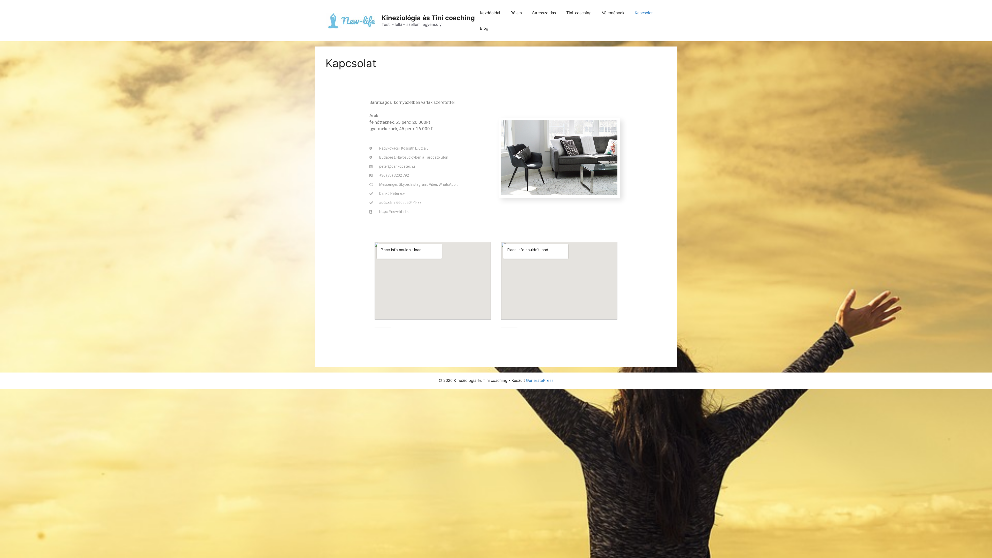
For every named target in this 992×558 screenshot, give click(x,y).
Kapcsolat (644, 12)
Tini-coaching (579, 12)
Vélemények (613, 12)
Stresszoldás (544, 12)
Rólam (516, 12)
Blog (484, 28)
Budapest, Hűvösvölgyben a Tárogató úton (413, 157)
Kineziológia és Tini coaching (428, 18)
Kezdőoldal (490, 12)
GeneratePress (540, 380)
